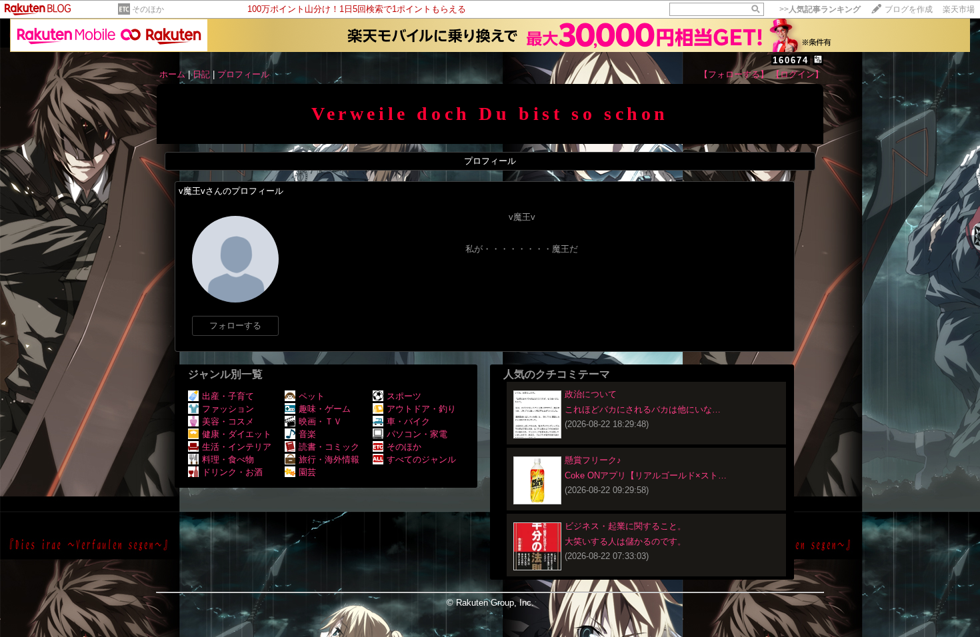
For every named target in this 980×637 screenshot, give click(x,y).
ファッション (228, 409)
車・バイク (408, 421)
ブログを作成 (909, 9)
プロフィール (243, 74)
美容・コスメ (228, 421)
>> (820, 9)
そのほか (148, 9)
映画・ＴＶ (320, 421)
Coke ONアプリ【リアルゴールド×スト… (646, 475)
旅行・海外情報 (329, 459)
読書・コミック (329, 447)
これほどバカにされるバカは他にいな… (643, 409)
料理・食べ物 (228, 459)
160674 (791, 60)
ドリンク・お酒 (232, 472)
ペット (312, 396)
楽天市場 (959, 9)
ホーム (172, 74)
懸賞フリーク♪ (593, 460)
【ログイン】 (797, 74)
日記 (201, 74)
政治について (591, 394)
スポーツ (404, 396)
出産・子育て (228, 396)
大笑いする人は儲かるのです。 (625, 541)
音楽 (307, 434)
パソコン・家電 (417, 434)
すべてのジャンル (421, 459)
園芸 (307, 472)
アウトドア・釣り (421, 409)
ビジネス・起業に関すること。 (625, 526)
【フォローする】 (734, 74)
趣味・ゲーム (325, 409)
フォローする (235, 325)
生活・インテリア (236, 447)
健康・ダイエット (236, 434)
